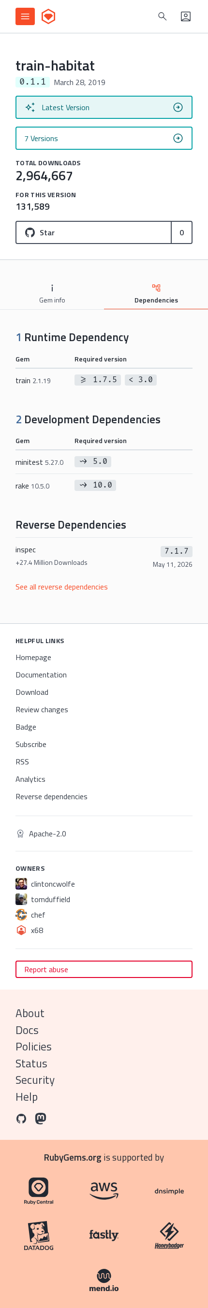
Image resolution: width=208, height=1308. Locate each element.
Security (35, 1079)
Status (31, 1063)
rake (32, 485)
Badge (25, 727)
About (30, 1013)
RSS (22, 761)
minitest (39, 462)
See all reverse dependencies (61, 586)
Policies (33, 1046)
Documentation (41, 674)
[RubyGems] (48, 16)
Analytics (30, 779)
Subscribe (30, 744)
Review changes (41, 709)
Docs (27, 1029)
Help (26, 1096)
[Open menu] (25, 16)
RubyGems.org (73, 1157)
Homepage (33, 657)
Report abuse (46, 969)
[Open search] (162, 16)
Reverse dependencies (51, 796)
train (33, 380)
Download (31, 692)
